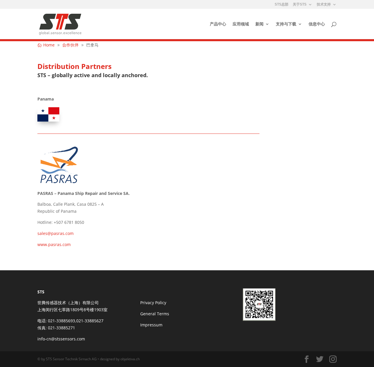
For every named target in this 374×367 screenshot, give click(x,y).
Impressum (151, 325)
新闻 (259, 24)
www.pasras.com (54, 244)
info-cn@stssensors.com (61, 339)
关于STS (300, 4)
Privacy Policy (153, 302)
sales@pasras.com (55, 233)
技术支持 (324, 4)
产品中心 (218, 24)
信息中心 (317, 24)
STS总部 (281, 4)
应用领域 (241, 24)
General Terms (154, 313)
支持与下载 (286, 24)
